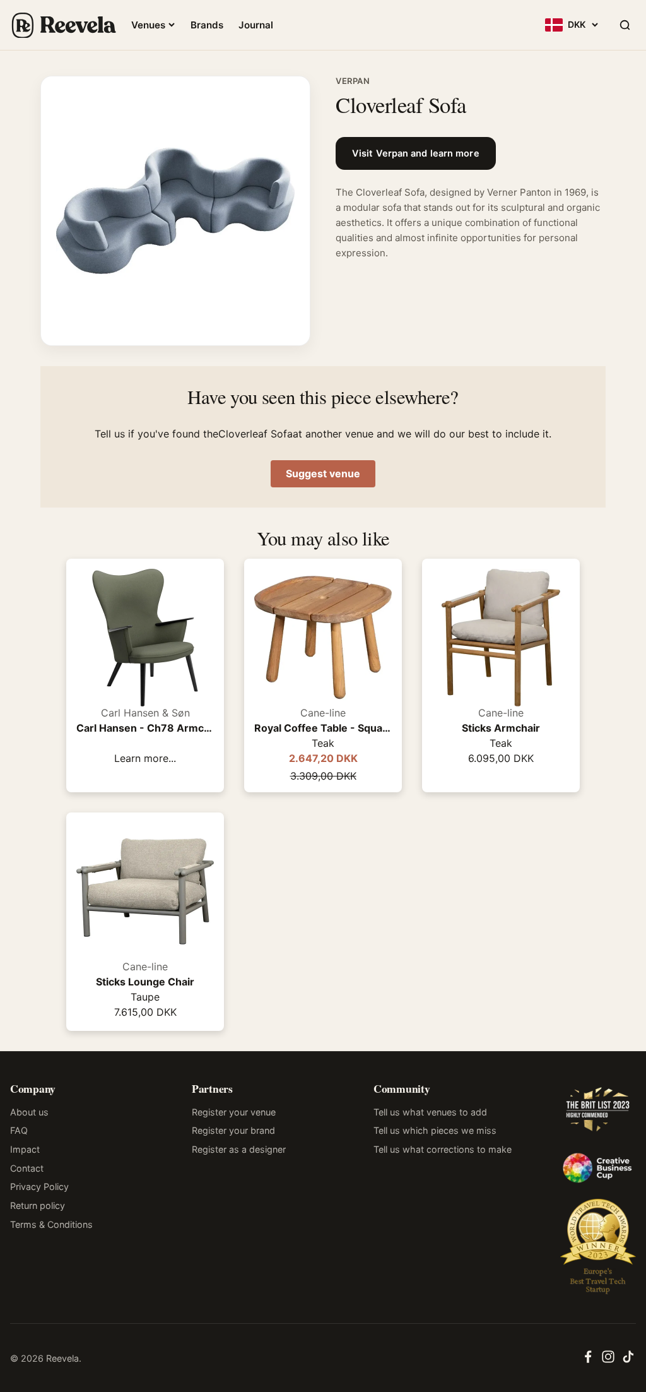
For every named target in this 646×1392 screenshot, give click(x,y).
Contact (27, 1168)
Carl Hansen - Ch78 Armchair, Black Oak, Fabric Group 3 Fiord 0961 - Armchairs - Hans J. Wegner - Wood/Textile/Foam (145, 728)
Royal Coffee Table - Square (323, 728)
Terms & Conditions (51, 1224)
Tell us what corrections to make (442, 1149)
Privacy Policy (39, 1186)
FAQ (19, 1130)
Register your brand (233, 1130)
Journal (255, 25)
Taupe (145, 996)
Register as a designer (239, 1149)
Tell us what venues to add (430, 1112)
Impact (25, 1149)
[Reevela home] (63, 25)
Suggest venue (323, 473)
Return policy (37, 1205)
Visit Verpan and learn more (415, 153)
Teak (323, 743)
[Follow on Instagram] (608, 1360)
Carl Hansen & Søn (145, 712)
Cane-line (323, 712)
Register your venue (234, 1112)
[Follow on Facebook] (588, 1360)
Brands (207, 25)
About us (29, 1112)
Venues (148, 25)
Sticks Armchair (501, 728)
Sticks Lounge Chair (145, 981)
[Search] (624, 25)
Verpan (353, 81)
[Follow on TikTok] (628, 1360)
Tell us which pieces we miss (434, 1130)
